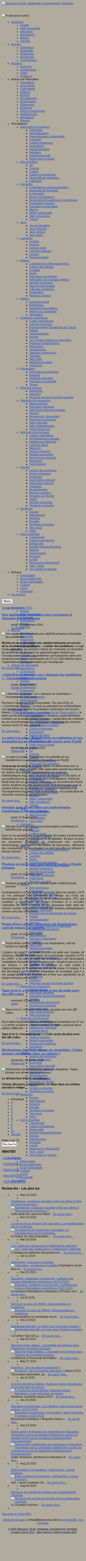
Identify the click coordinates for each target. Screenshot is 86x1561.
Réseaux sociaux (40, 881)
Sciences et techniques (34, 1018)
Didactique (18, 628)
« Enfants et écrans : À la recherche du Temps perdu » (44, 712)
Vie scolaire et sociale (43, 1155)
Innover (15, 630)
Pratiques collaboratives (44, 929)
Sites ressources (39, 802)
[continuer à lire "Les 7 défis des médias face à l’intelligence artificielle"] (46, 1249)
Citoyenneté (36, 1123)
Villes (32, 1116)
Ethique (34, 1136)
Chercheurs (27, 671)
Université (26, 1177)
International (37, 1101)
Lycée (24, 1174)
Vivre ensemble (30, 1120)
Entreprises (27, 690)
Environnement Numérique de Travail (52, 913)
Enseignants (28, 687)
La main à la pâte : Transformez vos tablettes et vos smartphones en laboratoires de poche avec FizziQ (42, 739)
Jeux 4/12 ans (38, 814)
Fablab (33, 916)
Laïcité (33, 1145)
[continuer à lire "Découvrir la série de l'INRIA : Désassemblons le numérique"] (47, 1313)
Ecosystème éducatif (42, 1066)
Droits (33, 859)
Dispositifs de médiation (44, 763)
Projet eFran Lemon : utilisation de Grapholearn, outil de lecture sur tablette (40, 925)
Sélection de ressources (35, 986)
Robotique (35, 1046)
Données (35, 980)
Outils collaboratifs (40, 798)
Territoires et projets (41, 1091)
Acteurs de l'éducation (25, 665)
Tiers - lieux (36, 1151)
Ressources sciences (42, 1005)
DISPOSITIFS (11, 1164)
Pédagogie (27, 639)
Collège (25, 1171)
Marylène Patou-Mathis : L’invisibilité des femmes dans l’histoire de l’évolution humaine (45, 1347)
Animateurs (27, 668)
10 (12, 1131)
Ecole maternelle (30, 1164)
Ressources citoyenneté (44, 1002)
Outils (14, 1003)
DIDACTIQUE (11, 1158)
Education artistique (41, 992)
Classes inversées (40, 910)
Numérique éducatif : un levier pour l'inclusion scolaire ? (46, 1326)
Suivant (15, 1134)
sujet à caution (50, 725)
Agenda (25, 627)
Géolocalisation (39, 919)
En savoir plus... (12, 668)
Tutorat (33, 805)
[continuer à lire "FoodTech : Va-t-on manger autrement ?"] (38, 1370)
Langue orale (37, 833)
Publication (36, 878)
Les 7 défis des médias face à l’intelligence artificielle (44, 1245)
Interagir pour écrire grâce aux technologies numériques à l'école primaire (36, 809)
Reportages (27, 620)
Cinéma (34, 754)
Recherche (18, 820)
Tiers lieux (35, 1113)
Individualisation (39, 735)
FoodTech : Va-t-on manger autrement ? (35, 1367)
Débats (24, 611)
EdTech (25, 681)
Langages (26, 824)
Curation (34, 856)
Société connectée (41, 1088)
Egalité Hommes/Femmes (45, 1132)
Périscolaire (27, 1161)
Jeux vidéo (36, 821)
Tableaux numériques (42, 938)
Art (31, 751)
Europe (34, 1097)
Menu (7, 601)
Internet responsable (42, 872)
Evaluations (36, 732)
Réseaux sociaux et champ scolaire (51, 983)
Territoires (26, 1094)
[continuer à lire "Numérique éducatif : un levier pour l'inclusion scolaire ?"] (47, 1332)
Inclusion (35, 1142)
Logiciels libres (38, 1031)
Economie (35, 1062)
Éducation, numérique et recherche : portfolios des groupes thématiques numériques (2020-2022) (42, 1280)
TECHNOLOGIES (14, 1181)
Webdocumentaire (40, 948)
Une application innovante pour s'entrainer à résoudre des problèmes (37, 616)
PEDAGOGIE (11, 1170)
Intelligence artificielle (42, 1027)
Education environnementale (47, 996)
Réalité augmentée (41, 1040)
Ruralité (34, 1107)
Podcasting (36, 932)
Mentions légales (14, 1519)
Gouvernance (37, 1139)
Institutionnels (28, 700)
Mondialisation (38, 1075)
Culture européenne (42, 1126)
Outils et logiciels (39, 1037)
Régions (34, 1104)
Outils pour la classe (42, 744)
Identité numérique (41, 868)
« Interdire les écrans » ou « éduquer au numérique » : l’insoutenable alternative (42, 676)
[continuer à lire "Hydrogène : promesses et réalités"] (34, 1265)
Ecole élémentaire (31, 1167)
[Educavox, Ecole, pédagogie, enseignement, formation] (38, 3)
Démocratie (36, 1129)
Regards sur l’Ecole (41, 1081)
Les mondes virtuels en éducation (50, 926)
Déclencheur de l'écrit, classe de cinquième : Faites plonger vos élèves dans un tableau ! (42, 1051)
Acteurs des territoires (42, 1056)
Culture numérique (41, 728)
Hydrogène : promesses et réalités (32, 1262)
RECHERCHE (12, 1176)
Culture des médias (41, 852)
